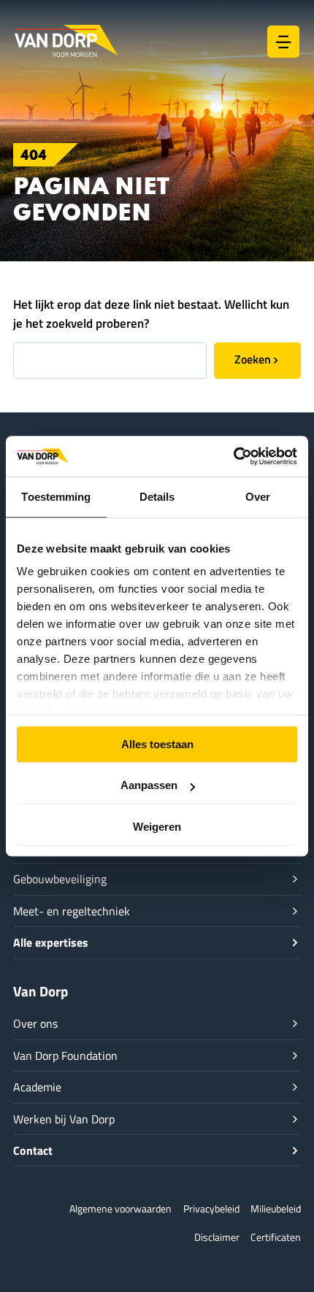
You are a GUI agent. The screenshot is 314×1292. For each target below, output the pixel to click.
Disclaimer (217, 1237)
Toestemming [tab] (56, 497)
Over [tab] (257, 497)
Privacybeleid (211, 1208)
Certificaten (275, 1237)
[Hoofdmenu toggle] (283, 42)
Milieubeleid (275, 1208)
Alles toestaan (157, 744)
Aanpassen (148, 785)
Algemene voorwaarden (120, 1208)
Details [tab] (157, 497)
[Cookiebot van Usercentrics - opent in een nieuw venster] (233, 456)
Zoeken (252, 359)
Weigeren (157, 826)
